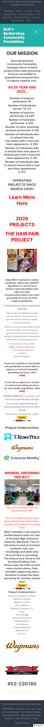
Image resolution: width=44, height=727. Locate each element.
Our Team (28, 11)
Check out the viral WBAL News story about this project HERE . (22, 510)
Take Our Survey (17, 20)
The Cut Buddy (22, 614)
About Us (19, 11)
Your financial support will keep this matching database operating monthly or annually (22, 406)
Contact (28, 20)
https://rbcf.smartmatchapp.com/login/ (22, 399)
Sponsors (36, 17)
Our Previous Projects (26, 14)
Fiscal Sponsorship (10, 715)
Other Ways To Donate (22, 17)
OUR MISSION (9, 11)
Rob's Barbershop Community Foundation (14, 35)
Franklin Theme (22, 723)
